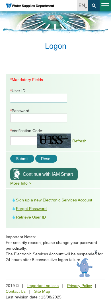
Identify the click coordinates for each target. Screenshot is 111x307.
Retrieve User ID (31, 217)
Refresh (79, 141)
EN (82, 5)
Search (94, 5)
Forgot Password (31, 208)
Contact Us (16, 291)
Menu (105, 5)
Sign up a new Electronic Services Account (54, 200)
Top (103, 270)
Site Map (42, 291)
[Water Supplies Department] (30, 5)
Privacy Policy (79, 285)
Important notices (43, 285)
